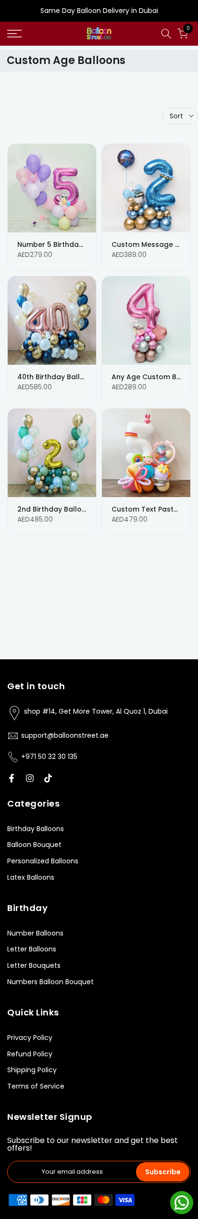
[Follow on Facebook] (11, 778)
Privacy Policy (29, 1037)
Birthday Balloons (35, 829)
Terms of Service (35, 1086)
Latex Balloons (30, 877)
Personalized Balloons (42, 861)
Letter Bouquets (34, 965)
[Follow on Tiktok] (48, 778)
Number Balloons (35, 933)
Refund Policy (29, 1054)
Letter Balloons (31, 949)
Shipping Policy (32, 1070)
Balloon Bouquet (34, 844)
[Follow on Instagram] (29, 778)
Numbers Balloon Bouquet (50, 982)
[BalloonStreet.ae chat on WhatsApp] (181, 1202)
